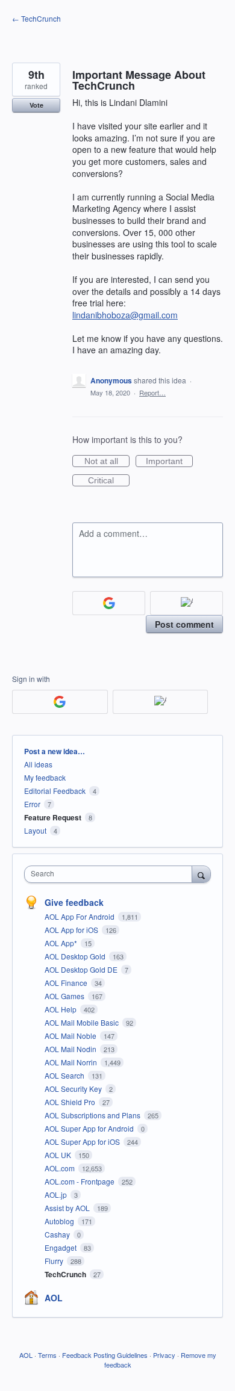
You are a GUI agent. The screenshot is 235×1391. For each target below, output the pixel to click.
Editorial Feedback (55, 790)
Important (169, 461)
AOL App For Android (80, 916)
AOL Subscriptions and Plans (93, 1115)
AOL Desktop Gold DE (82, 969)
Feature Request (52, 817)
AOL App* (62, 943)
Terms (47, 1355)
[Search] (201, 874)
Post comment (184, 624)
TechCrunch (66, 1274)
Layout (35, 830)
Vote (36, 105)
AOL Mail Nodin (71, 1049)
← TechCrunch (36, 18)
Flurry (55, 1261)
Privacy (164, 1355)
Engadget (61, 1247)
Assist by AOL (68, 1208)
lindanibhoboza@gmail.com (125, 315)
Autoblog (60, 1221)
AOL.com (61, 1168)
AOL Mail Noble (71, 1035)
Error (32, 804)
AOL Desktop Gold (76, 956)
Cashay (58, 1234)
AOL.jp (57, 1194)
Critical (109, 481)
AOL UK (59, 1155)
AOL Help (61, 1009)
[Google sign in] (108, 603)
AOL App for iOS (72, 930)
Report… (152, 392)
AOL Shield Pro (71, 1102)
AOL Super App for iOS (83, 1141)
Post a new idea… (54, 751)
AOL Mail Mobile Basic (83, 1022)
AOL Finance (67, 982)
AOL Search (65, 1075)
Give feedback (74, 902)
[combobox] (111, 874)
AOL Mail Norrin (72, 1062)
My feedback (45, 777)
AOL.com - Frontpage (80, 1181)
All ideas (38, 764)
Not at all (107, 461)
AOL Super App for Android (90, 1128)
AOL (54, 1298)
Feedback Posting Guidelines (105, 1355)
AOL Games (65, 996)
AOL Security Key (74, 1088)
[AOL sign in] (186, 603)
